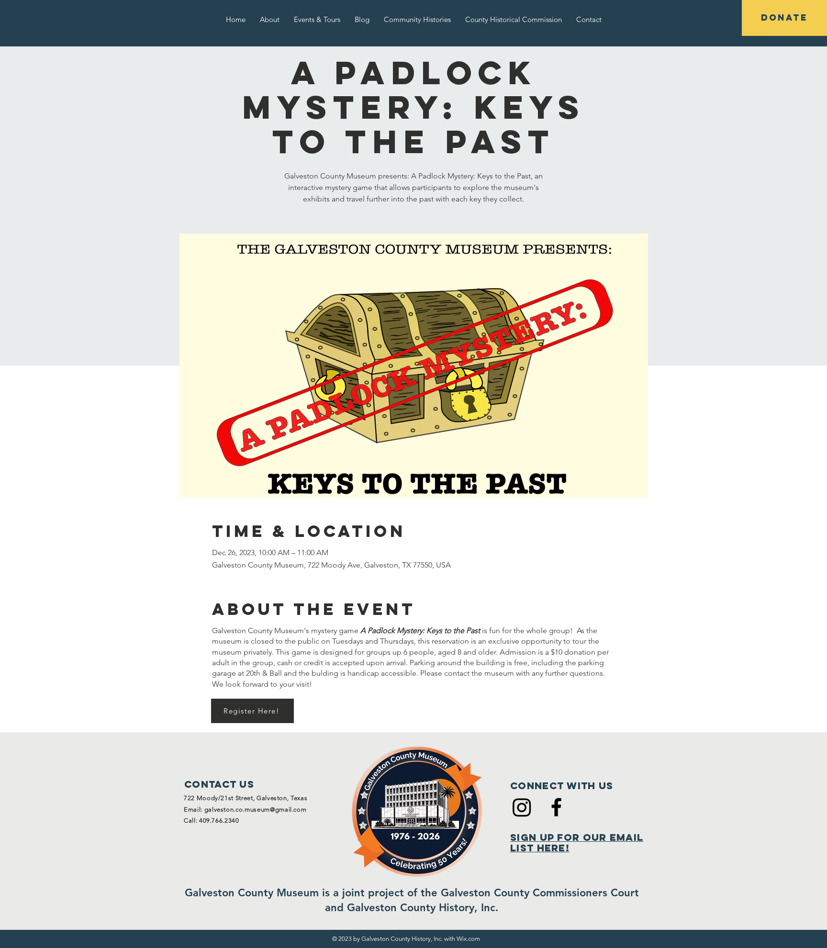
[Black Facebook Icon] (556, 807)
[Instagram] (522, 807)
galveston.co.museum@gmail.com (255, 809)
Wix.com (468, 938)
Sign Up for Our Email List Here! (576, 842)
